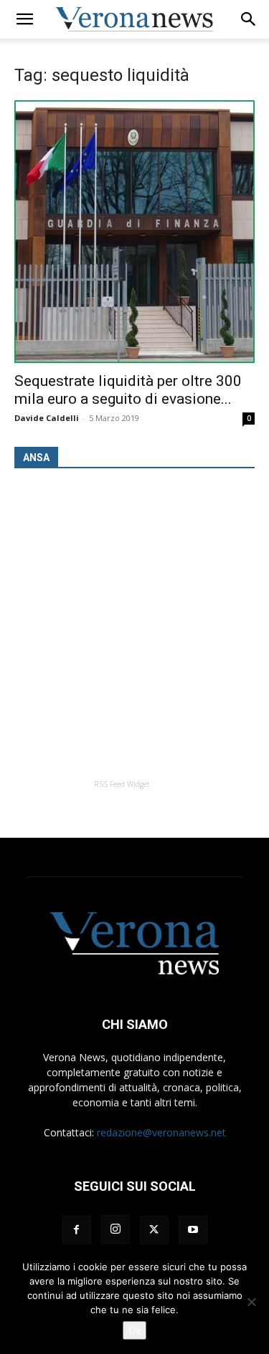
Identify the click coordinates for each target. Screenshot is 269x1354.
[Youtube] (193, 1230)
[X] (154, 1230)
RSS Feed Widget (122, 784)
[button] (24, 19)
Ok (134, 1330)
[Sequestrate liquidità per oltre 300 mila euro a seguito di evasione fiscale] (134, 231)
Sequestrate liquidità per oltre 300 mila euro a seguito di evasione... (128, 389)
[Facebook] (76, 1230)
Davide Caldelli (46, 417)
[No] (251, 1302)
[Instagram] (115, 1229)
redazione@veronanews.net (161, 1132)
